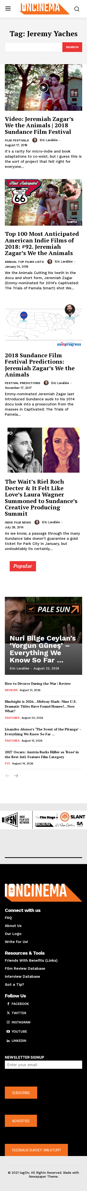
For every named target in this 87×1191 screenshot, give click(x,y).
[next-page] (16, 776)
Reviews (11, 690)
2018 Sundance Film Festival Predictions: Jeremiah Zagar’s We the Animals (40, 364)
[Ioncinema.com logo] (45, 8)
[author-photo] (35, 140)
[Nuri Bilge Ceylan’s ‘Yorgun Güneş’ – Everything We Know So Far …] (43, 620)
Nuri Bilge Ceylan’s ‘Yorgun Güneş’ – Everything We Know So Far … (43, 649)
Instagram (21, 1022)
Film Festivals (17, 140)
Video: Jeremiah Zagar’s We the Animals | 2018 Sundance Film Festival (39, 125)
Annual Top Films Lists (24, 262)
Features (12, 718)
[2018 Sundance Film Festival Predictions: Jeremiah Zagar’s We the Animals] (43, 323)
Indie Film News (18, 522)
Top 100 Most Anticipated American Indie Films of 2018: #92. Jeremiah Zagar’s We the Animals (42, 243)
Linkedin (19, 1041)
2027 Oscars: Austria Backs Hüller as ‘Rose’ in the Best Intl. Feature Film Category (42, 754)
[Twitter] (8, 1013)
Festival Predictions (22, 383)
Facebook (20, 1004)
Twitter (19, 1013)
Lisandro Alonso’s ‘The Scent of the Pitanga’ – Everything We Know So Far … (43, 731)
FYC (7, 763)
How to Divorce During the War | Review (38, 683)
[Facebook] (8, 1004)
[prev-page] (8, 776)
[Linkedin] (8, 1040)
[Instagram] (8, 1022)
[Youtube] (8, 1031)
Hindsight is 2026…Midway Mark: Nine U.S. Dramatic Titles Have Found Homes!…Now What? (41, 706)
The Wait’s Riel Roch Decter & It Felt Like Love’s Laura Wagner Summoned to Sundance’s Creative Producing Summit (41, 497)
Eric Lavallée (49, 140)
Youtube (19, 1031)
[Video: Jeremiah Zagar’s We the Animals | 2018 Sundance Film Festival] (43, 87)
